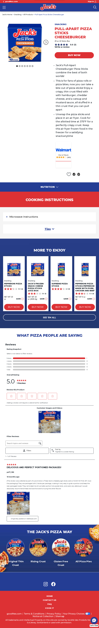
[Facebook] (53, 584)
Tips (48, 228)
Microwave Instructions (23, 216)
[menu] (4, 7)
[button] (46, 42)
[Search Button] (94, 7)
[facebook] (74, 174)
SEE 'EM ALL (49, 317)
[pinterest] (79, 174)
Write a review (62, 47)
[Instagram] (47, 584)
